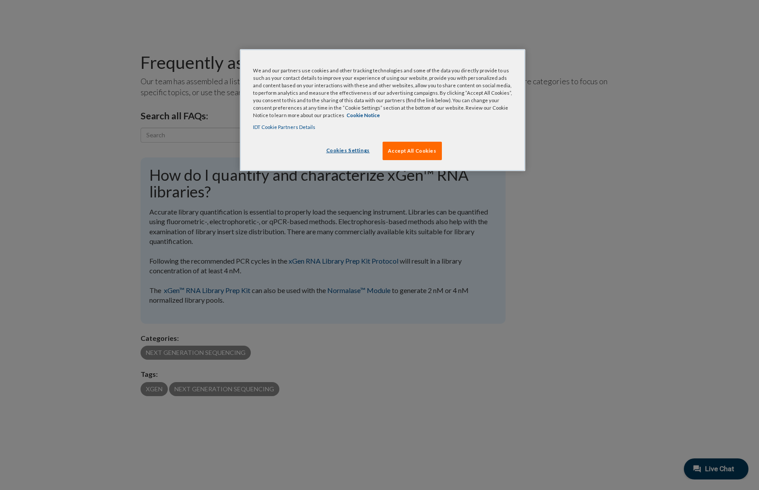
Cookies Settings (348, 150)
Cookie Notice (363, 115)
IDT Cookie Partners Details (284, 127)
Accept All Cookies (412, 151)
